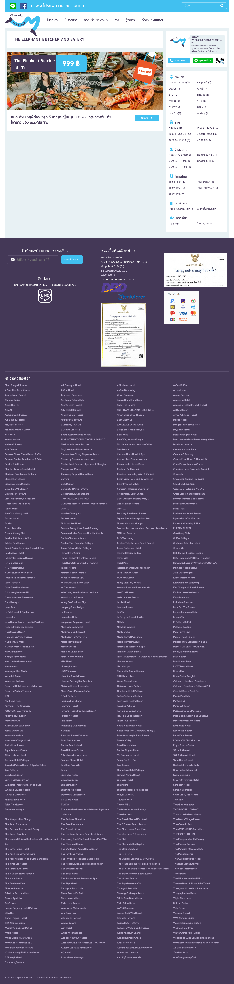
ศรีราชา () (175, 107)
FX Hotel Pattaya (126, 533)
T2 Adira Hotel (124, 800)
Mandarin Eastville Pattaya (18, 637)
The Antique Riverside (73, 819)
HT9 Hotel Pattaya (14, 568)
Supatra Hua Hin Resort (73, 795)
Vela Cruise (179, 908)
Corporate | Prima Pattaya (74, 489)
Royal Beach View (126, 745)
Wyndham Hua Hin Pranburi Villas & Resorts (196, 943)
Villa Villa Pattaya (126, 918)
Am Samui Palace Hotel (73, 400)
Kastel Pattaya (12, 583)
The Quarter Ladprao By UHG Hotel (135, 859)
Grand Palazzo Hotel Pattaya (76, 548)
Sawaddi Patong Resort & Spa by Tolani (25, 765)
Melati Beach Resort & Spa (131, 647)
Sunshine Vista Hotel (15, 795)
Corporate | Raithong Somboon (133, 489)
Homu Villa (122, 558)
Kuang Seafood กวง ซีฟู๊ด (73, 602)
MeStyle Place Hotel (15, 657)
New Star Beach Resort (73, 676)
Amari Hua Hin (12, 405)
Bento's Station (12, 439)
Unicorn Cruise (180, 903)
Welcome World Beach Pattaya (133, 928)
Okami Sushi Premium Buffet (76, 691)
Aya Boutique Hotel (15, 420)
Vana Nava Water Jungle (73, 908)
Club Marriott (67, 484)
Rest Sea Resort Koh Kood (74, 735)
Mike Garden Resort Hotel (18, 661)
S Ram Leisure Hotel (15, 755)
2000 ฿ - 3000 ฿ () (180, 134)
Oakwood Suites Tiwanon (18, 691)
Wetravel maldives (183, 928)
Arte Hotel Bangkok (71, 410)
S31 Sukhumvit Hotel (128, 755)
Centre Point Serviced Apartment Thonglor (83, 464)
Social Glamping (181, 775)
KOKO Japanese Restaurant (19, 597)
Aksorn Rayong (181, 395)
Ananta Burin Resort (71, 405)
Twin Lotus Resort (70, 903)
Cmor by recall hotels (128, 484)
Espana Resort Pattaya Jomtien (133, 518)
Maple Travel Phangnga (129, 637)
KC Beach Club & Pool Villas (75, 583)
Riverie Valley (124, 740)
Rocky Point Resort (14, 745)
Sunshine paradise (183, 790)
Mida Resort (179, 657)
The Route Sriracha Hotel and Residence (138, 864)
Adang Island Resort (15, 395)
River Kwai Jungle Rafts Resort (133, 735)
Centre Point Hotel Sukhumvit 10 (190, 459)
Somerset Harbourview (17, 780)
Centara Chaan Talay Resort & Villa (23, 454)
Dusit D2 (65, 509)
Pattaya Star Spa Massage (187, 711)
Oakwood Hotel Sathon (129, 686)
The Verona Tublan (127, 878)
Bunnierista (123, 449)
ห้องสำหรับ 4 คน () (207, 155)
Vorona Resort (68, 923)
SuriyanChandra (125, 795)
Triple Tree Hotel (182, 898)
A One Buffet (180, 385)
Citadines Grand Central (17, 484)
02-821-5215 (181, 60)
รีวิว (117, 20)
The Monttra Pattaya (184, 844)
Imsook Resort (68, 568)
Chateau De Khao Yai (128, 469)
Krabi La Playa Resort (128, 597)
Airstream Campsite (71, 395)
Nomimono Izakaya (14, 681)
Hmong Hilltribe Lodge (129, 553)
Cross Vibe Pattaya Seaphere (20, 499)
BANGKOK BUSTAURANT (130, 425)
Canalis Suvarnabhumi (184, 449)
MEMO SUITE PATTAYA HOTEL (188, 647)
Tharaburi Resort (126, 814)
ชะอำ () (173, 95)
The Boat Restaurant (72, 824)
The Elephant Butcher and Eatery (22, 829)
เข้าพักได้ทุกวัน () (208, 209)
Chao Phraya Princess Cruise (188, 464)
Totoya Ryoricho (13, 898)
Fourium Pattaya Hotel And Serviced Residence (142, 528)
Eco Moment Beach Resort (187, 513)
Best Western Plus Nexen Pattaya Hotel (194, 439)
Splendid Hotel (125, 780)
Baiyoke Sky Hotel (14, 425)
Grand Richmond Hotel (129, 548)
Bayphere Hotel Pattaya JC (131, 430)
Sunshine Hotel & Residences (132, 790)
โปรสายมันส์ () (205, 182)
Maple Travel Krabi (14, 642)
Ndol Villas (178, 671)
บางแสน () (203, 95)
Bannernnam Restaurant (17, 430)
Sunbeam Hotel (181, 785)
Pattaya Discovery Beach (18, 711)
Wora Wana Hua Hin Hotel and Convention (83, 943)
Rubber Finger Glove (128, 750)
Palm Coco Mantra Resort (130, 701)
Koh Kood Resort (125, 592)
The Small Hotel (69, 874)
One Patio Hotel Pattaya (130, 691)
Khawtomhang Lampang (186, 583)
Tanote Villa (123, 804)
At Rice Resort (180, 410)
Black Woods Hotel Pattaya (75, 444)
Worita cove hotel (126, 943)
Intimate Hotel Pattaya (185, 568)
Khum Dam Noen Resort (17, 587)
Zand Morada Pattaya (72, 957)
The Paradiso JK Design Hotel (188, 849)
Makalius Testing (182, 627)
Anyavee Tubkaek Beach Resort (190, 405)
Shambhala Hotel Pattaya (130, 770)
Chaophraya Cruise (71, 469)
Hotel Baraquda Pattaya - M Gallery (191, 558)
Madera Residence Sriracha (19, 627)
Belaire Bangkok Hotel (185, 435)
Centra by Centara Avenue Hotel (78, 459)
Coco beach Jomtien (184, 484)
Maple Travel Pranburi (128, 642)
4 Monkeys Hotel (126, 385)
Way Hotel (66, 928)
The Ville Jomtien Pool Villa (187, 878)
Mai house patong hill (72, 627)
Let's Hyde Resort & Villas (130, 617)
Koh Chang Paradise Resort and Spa (79, 592)
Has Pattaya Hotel (14, 553)
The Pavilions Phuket (72, 854)
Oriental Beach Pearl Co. (186, 691)
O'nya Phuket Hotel (127, 681)
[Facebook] (23, 7)
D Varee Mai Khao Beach (17, 504)
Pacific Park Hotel (182, 696)
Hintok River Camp (70, 553)
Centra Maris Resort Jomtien (132, 459)
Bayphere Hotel (181, 430)
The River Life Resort (16, 864)
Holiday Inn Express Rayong (19, 558)
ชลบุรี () (202, 89)
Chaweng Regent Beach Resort (77, 474)
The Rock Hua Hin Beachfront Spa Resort (82, 864)
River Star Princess (70, 740)
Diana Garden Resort (128, 504)
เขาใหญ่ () (203, 113)
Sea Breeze (123, 765)
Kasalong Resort (125, 578)
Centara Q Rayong (183, 454)
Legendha (10, 617)
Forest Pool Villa (13, 528)
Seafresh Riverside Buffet (186, 765)
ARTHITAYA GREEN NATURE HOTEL (135, 410)
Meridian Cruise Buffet (72, 652)
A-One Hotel (67, 390)
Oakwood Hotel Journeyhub (75, 686)
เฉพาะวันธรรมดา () (181, 209)
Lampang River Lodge (72, 607)
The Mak (121, 839)
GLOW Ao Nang (125, 538)
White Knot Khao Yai (71, 933)
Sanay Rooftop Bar (126, 760)
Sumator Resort (69, 785)
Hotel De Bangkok (14, 563)
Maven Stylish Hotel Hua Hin (19, 647)
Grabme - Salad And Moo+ (186, 543)
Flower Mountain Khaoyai (130, 523)
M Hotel (121, 622)
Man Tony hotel (181, 632)
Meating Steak (68, 647)
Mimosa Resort (125, 661)
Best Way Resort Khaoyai (130, 439)
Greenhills (178, 548)
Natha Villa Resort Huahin (130, 671)
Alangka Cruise (12, 400)
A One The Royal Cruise (17, 390)
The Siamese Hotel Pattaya (19, 874)
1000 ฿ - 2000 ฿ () (208, 128)
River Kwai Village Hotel (17, 740)
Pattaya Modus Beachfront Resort (78, 711)
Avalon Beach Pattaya (16, 415)
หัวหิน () (202, 107)
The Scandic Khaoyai (72, 869)
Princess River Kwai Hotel (186, 721)
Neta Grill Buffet (13, 676)
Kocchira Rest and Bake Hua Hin (133, 587)
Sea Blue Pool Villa (70, 765)
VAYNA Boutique (125, 908)
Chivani (65, 479)
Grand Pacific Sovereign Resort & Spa (24, 548)
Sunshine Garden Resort (17, 790)
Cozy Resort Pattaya (15, 494)
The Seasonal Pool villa (185, 869)
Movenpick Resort (70, 666)
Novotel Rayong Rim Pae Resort (78, 681)
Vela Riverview (69, 913)
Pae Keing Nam (13, 701)
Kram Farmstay (181, 597)
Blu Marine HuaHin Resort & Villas (134, 444)
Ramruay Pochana (14, 731)
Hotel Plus (122, 563)
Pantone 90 (179, 701)
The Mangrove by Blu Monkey (188, 839)
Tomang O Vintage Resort (131, 893)
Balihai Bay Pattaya (71, 425)
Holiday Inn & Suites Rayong (188, 553)
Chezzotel (178, 474)
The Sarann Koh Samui (16, 869)
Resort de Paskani (14, 735)
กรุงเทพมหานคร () (180, 82)
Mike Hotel (66, 661)
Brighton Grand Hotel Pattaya (76, 449)
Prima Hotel (67, 721)
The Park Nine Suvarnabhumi (20, 854)
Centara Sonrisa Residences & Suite (23, 459)
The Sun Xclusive (14, 878)
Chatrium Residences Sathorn (20, 474)
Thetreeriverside (14, 888)
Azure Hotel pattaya (71, 420)
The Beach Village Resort (186, 819)
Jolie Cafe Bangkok (183, 573)
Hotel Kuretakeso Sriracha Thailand (79, 563)
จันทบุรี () (174, 89)
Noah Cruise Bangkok (184, 676)
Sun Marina (122, 785)
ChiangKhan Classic (15, 479)
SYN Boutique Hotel (15, 800)
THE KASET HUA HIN (184, 834)
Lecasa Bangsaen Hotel (185, 612)
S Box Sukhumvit (181, 750)
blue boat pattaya (182, 444)
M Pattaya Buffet (182, 622)
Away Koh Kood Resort (185, 415)
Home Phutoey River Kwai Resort (78, 558)
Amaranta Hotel (181, 400)
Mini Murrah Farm (182, 661)
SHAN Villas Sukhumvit (185, 770)
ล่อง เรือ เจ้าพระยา (96, 20)
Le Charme (66, 612)
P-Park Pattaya (68, 696)
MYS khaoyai (123, 666)
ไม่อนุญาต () (205, 223)
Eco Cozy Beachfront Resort (131, 513)
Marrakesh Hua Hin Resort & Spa (190, 642)
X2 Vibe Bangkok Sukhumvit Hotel (134, 948)
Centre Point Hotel (14, 464)
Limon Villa (178, 617)
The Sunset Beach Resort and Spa (79, 878)
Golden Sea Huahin (15, 543)
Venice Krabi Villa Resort (129, 913)
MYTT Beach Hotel (183, 666)
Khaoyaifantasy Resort (129, 583)
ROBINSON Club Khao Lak (186, 740)
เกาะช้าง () (175, 113)
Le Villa (120, 612)
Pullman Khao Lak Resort (17, 726)
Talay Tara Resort (14, 804)
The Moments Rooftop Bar (131, 844)
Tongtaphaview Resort (185, 893)
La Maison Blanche (183, 602)
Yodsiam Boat (180, 952)
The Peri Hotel (124, 854)
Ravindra (65, 731)
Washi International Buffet (187, 923)
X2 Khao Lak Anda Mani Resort (76, 948)
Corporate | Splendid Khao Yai (188, 489)
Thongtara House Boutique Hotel (190, 888)
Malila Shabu (123, 632)
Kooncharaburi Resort (72, 597)
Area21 (8, 410)
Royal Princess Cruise (16, 750)
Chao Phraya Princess (16, 385)
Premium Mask (12, 721)
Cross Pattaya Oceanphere (75, 494)
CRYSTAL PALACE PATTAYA (75, 499)
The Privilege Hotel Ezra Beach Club (80, 859)
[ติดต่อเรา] (13, 7)
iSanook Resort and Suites (18, 573)
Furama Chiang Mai (15, 533)
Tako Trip (178, 800)
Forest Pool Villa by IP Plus (186, 523)
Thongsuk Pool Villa (127, 888)
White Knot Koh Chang (129, 933)
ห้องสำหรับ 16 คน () (180, 167)
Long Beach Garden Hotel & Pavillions (24, 622)
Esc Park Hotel (68, 518)
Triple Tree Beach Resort (130, 898)
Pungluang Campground (73, 726)
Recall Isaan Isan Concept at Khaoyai (136, 731)
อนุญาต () (174, 223)
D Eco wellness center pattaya (133, 499)
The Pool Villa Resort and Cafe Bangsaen (26, 859)
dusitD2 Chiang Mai (71, 513)
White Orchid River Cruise (187, 933)
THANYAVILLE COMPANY (186, 809)
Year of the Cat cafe (127, 952)
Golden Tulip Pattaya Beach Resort (135, 543)
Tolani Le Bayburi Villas (17, 893)
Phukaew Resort (69, 716)
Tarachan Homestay (184, 804)
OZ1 (7, 696)
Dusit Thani (179, 509)
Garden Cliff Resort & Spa (18, 538)
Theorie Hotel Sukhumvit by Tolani (191, 883)
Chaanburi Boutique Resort (131, 464)
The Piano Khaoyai (183, 854)
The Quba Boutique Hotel (187, 859)
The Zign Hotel (69, 883)
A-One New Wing (126, 390)
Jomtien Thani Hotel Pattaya (20, 578)
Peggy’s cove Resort (15, 716)
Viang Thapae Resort (16, 918)
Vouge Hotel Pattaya (128, 923)
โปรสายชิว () (177, 194)
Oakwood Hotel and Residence (189, 681)
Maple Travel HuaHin (184, 637)
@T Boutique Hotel (71, 385)
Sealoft (64, 770)
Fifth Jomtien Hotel (71, 523)
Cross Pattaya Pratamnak (130, 494)
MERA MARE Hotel (14, 652)
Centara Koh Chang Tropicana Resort (80, 454)
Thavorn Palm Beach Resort (187, 814)
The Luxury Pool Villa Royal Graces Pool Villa (84, 839)
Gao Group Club (181, 533)
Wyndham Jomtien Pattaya (19, 948)
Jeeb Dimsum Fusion (127, 573)
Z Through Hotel (13, 957)
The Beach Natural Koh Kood (132, 819)
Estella (8, 523)
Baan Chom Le (124, 420)
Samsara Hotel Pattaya (17, 760)
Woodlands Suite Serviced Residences (193, 938)
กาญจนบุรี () (204, 82)
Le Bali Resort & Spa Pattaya (19, 612)
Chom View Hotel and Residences (135, 479)
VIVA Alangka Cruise (183, 918)
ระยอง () (202, 101)
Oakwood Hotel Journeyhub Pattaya (23, 686)
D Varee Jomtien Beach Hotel (188, 499)
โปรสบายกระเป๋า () (208, 188)
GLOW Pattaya (181, 538)
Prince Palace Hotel (127, 721)
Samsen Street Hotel (72, 760)
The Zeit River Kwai (15, 883)
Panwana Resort (69, 706)
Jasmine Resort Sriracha (73, 573)
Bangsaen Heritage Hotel (186, 425)
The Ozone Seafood (127, 849)
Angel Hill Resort (126, 405)
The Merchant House (72, 844)
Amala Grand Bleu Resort (130, 400)
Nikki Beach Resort (127, 676)
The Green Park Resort (17, 834)
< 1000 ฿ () (176, 128)
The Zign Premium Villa (129, 883)
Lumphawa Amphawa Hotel (75, 622)
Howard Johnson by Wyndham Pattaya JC (195, 563)
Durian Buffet (11, 509)
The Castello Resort (184, 824)
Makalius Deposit (126, 627)
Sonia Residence (69, 780)
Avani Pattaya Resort (72, 415)
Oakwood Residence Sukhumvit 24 (191, 686)
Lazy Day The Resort (184, 607)
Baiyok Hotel (180, 420)
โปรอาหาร (71, 20)
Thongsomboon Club (72, 888)
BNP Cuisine (11, 449)
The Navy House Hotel (17, 849)
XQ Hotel (66, 952)
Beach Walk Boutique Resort (76, 435)
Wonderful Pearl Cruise (129, 938)
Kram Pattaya (12, 602)
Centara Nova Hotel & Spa (131, 454)
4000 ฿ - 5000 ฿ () (179, 140)
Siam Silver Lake (69, 775)
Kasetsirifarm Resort (184, 578)
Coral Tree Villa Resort (16, 489)
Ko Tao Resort (68, 587)
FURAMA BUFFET (182, 528)
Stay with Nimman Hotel (186, 780)
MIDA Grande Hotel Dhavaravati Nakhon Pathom (142, 657)
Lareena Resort (125, 607)
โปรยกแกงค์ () (177, 182)
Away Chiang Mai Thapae (130, 415)
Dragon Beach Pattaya (185, 504)
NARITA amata (68, 671)
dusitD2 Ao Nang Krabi (16, 513)
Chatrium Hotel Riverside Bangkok (191, 469)
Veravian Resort (181, 913)
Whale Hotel (11, 933)
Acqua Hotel (179, 390)
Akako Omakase (125, 395)
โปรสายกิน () (177, 188)
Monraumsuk (11, 666)
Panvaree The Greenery (17, 706)
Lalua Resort (11, 607)
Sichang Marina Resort (128, 775)
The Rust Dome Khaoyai (186, 864)
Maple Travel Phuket (71, 642)
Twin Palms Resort (126, 903)
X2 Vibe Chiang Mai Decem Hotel (22, 952)
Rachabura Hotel (182, 726)
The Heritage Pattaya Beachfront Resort (82, 834)
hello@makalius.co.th (116, 271)
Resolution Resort (182, 731)
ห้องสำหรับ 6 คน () (179, 161)
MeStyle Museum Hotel (185, 652)
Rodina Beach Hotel (71, 745)
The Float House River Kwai (131, 829)
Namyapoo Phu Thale (16, 671)
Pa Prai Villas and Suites (129, 696)
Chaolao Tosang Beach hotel (20, 469)
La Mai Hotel (123, 602)
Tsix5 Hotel (10, 903)
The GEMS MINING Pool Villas (188, 829)
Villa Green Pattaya (71, 918)
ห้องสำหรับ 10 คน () (208, 161)
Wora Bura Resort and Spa (18, 943)
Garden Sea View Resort (74, 538)
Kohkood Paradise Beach (186, 592)
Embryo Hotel (12, 518)
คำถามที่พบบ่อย (152, 20)
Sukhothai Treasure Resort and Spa (23, 785)
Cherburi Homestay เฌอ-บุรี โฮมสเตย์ (135, 474)
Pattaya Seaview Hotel (129, 711)
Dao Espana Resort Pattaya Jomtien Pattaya (84, 504)
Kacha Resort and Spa (72, 578)
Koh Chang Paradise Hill (17, 592)
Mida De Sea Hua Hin (72, 657)
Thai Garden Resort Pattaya (131, 809)
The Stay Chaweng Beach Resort (134, 874)
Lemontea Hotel (69, 617)
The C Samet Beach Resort (131, 824)
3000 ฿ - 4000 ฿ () (207, 134)
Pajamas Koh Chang (71, 701)
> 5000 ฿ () (204, 140)
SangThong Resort (183, 760)
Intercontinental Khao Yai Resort (133, 568)
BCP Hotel (10, 435)
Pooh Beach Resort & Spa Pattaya (190, 716)
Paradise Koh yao (126, 706)
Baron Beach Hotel (70, 430)
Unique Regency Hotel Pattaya (21, 908)
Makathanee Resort (15, 632)
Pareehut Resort (181, 706)
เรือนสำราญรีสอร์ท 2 (14, 962)
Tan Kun (65, 804)
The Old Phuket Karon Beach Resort (79, 849)
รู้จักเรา (130, 20)
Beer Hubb (122, 435)
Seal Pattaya (11, 770)
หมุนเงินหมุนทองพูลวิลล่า (185, 957)
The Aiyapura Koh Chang (18, 819)
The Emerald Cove (71, 829)
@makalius (205, 60)
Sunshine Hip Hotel (71, 790)
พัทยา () (174, 101)
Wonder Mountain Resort (74, 938)
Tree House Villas (70, 898)
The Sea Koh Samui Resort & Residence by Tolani (143, 869)
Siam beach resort (14, 775)
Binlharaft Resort (13, 444)
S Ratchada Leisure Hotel (74, 755)
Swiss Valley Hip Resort (185, 795)
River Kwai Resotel (183, 735)
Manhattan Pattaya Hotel (74, 637)
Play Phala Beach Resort (129, 716)
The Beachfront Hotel (16, 824)
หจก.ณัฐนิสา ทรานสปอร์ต (129, 957)
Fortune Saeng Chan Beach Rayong (79, 528)
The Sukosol (179, 874)
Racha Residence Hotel (129, 726)
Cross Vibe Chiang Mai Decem (189, 494)
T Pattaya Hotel (69, 800)
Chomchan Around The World (188, 479)
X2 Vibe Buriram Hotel (184, 948)
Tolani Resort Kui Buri (72, 893)
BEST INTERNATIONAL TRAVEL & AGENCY (83, 439)
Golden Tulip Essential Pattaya (77, 543)
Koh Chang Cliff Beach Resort (188, 587)
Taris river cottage (14, 809)
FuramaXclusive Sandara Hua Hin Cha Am (82, 533)
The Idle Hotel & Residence (131, 834)
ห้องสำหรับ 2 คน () (180, 155)
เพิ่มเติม (145, 118)
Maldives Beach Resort (73, 632)
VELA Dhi (9, 913)
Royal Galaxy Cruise (183, 745)
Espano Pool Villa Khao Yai (186, 518)
